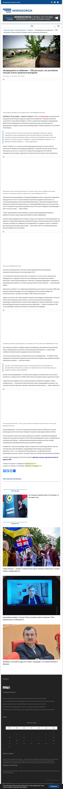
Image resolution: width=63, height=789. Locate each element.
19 (24, 740)
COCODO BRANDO (49, 783)
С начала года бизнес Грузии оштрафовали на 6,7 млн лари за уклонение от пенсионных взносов (28, 701)
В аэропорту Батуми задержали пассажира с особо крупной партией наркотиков (24, 706)
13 (31, 737)
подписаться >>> (30, 463)
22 (46, 740)
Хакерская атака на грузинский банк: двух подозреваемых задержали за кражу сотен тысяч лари (28, 709)
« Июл (4, 749)
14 (38, 737)
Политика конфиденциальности (52, 780)
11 (16, 737)
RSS (4, 712)
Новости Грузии (7, 783)
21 (38, 740)
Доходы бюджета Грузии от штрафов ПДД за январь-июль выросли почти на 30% (24, 704)
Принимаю (54, 786)
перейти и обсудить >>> (33, 466)
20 (31, 740)
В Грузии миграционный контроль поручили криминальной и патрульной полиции (24, 698)
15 (46, 737)
